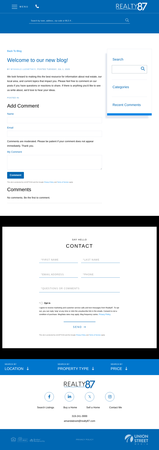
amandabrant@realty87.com (79, 421)
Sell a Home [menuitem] (93, 407)
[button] (127, 20)
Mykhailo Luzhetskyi (23, 69)
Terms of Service (63, 182)
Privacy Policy (49, 182)
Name (10, 114)
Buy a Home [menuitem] (70, 407)
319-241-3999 (37, 6)
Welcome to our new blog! (37, 60)
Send (77, 327)
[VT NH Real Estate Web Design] (136, 439)
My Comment (14, 152)
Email (10, 127)
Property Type (73, 369)
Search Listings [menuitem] (45, 407)
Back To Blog (14, 51)
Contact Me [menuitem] (115, 407)
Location (14, 369)
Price (116, 369)
